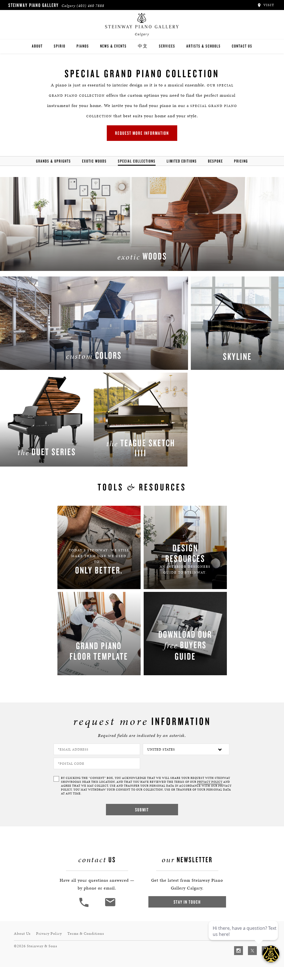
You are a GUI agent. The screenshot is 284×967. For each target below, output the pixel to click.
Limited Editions (182, 161)
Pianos (83, 46)
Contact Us (242, 46)
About (37, 46)
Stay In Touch (187, 902)
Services (167, 46)
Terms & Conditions (85, 933)
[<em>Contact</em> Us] (110, 906)
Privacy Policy (49, 933)
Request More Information (142, 133)
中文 (143, 46)
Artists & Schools (203, 46)
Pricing (241, 161)
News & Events (113, 46)
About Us (22, 933)
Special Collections (137, 161)
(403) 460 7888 (90, 5)
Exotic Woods (94, 161)
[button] (85, 906)
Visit (268, 5)
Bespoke (215, 161)
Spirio (59, 46)
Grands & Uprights (53, 161)
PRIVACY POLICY (209, 782)
